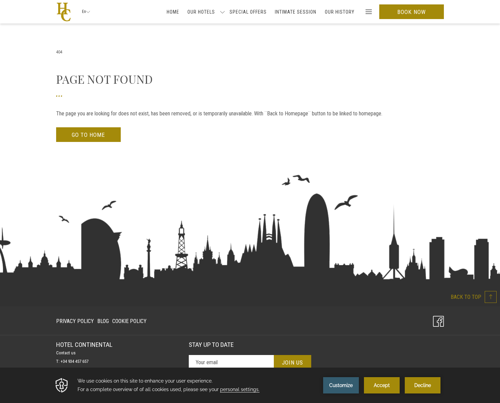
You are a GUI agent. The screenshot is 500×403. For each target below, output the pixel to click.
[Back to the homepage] (64, 11)
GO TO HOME (88, 134)
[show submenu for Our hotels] (222, 11)
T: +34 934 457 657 (72, 361)
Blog (103, 323)
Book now (411, 12)
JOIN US (292, 362)
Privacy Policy (75, 321)
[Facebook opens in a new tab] (438, 320)
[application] (250, 385)
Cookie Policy (129, 321)
